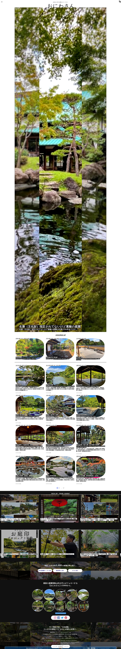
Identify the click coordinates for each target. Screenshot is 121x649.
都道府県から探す (60, 570)
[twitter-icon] (62, 617)
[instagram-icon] (55, 617)
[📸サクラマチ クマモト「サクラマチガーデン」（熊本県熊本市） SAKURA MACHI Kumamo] (49, 594)
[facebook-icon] (58, 617)
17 (63, 488)
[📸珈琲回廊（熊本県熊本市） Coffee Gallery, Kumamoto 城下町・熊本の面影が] (83, 606)
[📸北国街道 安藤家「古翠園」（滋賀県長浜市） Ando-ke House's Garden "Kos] (71, 594)
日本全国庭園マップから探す (45, 570)
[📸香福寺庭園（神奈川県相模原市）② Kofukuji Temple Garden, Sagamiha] (37, 606)
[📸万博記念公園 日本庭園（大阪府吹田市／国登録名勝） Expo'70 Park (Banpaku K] (83, 594)
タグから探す (75, 570)
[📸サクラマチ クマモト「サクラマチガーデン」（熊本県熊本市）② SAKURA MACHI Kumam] (37, 594)
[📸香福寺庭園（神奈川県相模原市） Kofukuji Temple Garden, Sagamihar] (49, 606)
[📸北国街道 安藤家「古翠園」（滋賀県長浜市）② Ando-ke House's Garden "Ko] (60, 594)
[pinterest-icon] (65, 617)
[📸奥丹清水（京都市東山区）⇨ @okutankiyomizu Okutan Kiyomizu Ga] (71, 606)
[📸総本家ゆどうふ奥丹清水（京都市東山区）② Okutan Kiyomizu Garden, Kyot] (60, 606)
